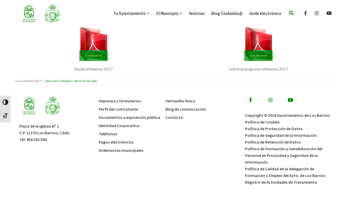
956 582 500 (37, 139)
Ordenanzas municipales (121, 150)
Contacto (174, 117)
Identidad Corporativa (119, 125)
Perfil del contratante (118, 109)
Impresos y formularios (120, 100)
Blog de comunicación (185, 109)
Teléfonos (108, 133)
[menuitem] (134, 13)
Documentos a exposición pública (129, 117)
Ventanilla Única (180, 100)
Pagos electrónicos (116, 142)
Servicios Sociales (85, 81)
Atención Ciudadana (59, 81)
